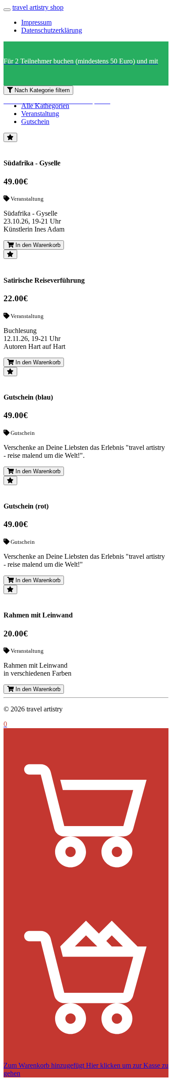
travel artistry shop (38, 7)
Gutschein (35, 121)
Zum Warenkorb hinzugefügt (44, 1065)
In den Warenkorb (37, 245)
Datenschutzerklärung (51, 30)
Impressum (36, 22)
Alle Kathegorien (45, 105)
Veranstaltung (40, 113)
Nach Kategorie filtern (41, 90)
